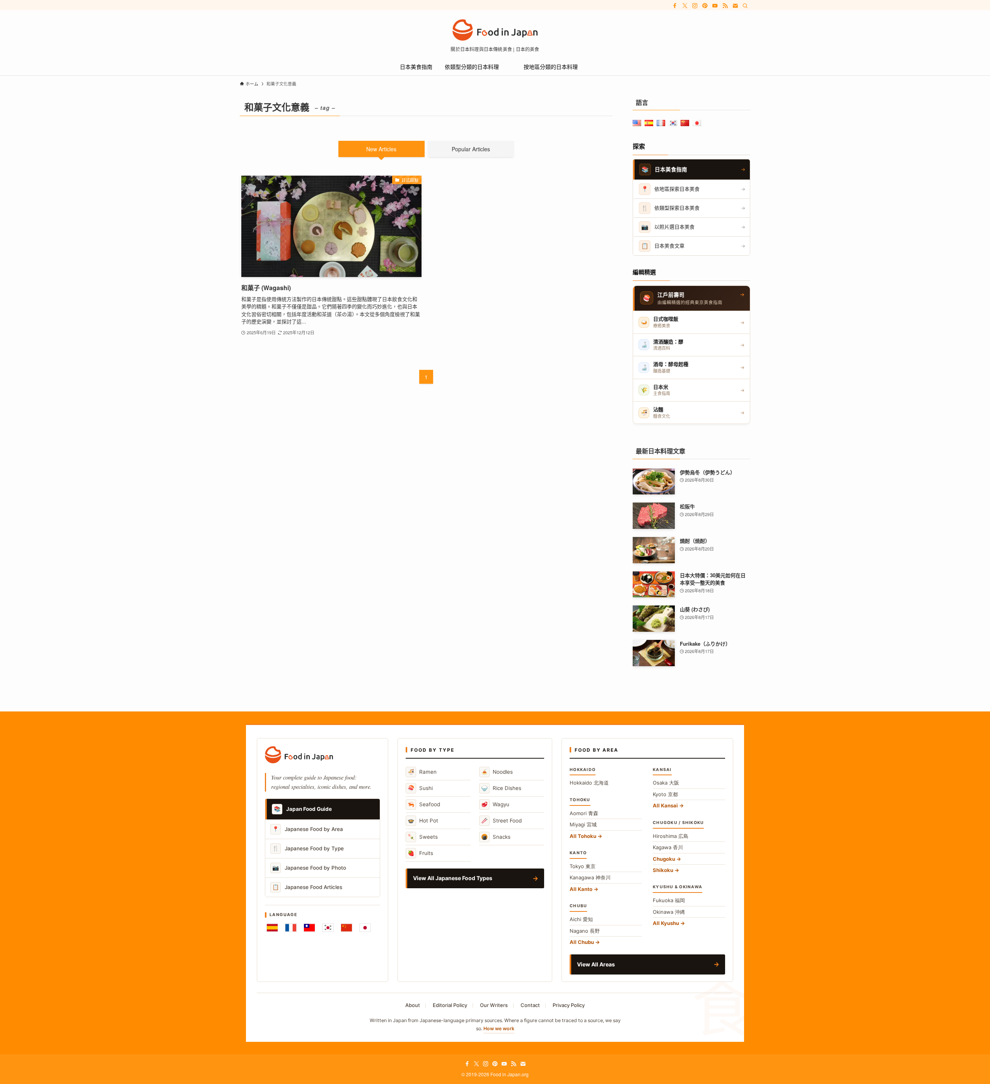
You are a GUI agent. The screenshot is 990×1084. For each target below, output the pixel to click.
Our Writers (494, 1005)
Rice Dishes (501, 788)
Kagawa (668, 847)
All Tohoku (583, 836)
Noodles (497, 771)
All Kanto (581, 889)
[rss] (725, 6)
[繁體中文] (309, 928)
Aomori (584, 813)
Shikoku (663, 870)
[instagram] (695, 6)
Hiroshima (670, 836)
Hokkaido (589, 783)
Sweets (423, 836)
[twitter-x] (685, 6)
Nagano (585, 931)
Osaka (666, 783)
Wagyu (495, 804)
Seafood (424, 804)
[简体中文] (346, 928)
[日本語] (365, 928)
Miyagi (583, 824)
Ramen (422, 771)
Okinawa (669, 912)
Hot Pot (423, 820)
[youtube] (715, 6)
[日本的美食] (495, 30)
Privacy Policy (569, 1005)
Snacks (495, 836)
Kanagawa (590, 877)
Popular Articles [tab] (471, 149)
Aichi (581, 919)
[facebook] (675, 6)
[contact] (735, 6)
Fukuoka (669, 900)
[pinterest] (705, 6)
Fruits (420, 853)
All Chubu (582, 942)
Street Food (501, 820)
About (412, 1005)
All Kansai (665, 805)
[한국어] (328, 928)
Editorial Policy (450, 1005)
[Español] (272, 928)
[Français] (290, 928)
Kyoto (665, 794)
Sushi (420, 788)
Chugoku (664, 859)
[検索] (745, 6)
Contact (530, 1005)
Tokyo (583, 866)
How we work (498, 1028)
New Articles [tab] (381, 149)
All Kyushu (666, 923)
